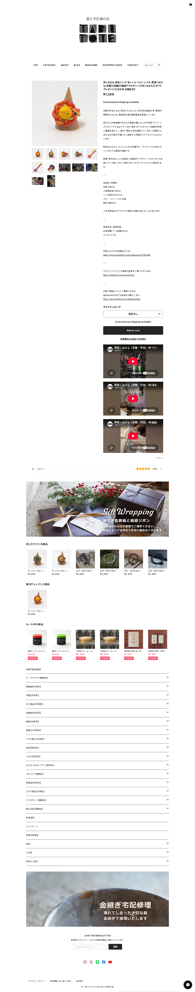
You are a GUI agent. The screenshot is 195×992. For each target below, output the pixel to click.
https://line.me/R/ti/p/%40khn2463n (121, 299)
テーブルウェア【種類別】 (37, 678)
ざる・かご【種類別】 (35, 774)
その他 (29, 852)
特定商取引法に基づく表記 (60, 981)
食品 (28, 844)
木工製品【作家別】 (34, 704)
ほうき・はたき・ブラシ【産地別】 (40, 765)
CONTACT (133, 65)
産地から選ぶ (32, 861)
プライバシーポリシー (36, 981)
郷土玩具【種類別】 (34, 809)
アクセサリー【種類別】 (36, 800)
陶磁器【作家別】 (33, 686)
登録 (115, 946)
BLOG (77, 65)
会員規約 (79, 981)
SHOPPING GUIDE (112, 65)
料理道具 (30, 817)
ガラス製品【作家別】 (35, 791)
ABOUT (65, 65)
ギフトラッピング (112, 307)
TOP (35, 65)
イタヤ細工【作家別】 (35, 739)
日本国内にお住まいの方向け (133, 339)
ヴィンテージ (32, 826)
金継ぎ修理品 (32, 835)
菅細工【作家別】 (33, 730)
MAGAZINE (91, 65)
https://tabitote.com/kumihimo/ (119, 275)
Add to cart (133, 330)
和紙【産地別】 (32, 748)
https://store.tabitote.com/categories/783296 (126, 255)
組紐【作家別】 (32, 721)
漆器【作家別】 (32, 695)
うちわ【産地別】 (33, 756)
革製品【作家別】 (33, 782)
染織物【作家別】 (33, 713)
